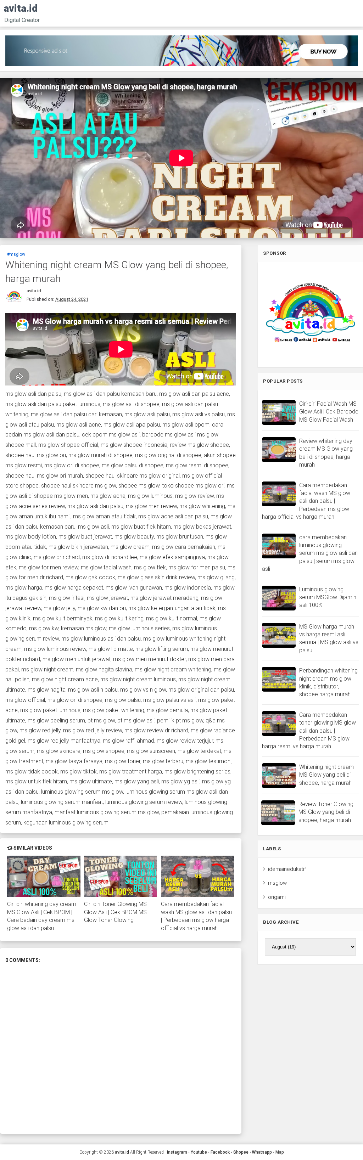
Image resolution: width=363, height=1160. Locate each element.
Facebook (220, 1152)
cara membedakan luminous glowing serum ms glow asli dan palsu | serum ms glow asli (310, 553)
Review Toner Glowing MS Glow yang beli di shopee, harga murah (325, 812)
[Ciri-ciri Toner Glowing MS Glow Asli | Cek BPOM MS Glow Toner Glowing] (120, 876)
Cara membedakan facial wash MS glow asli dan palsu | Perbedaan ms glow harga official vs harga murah (196, 916)
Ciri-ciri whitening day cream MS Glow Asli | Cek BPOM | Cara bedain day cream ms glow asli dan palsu (41, 916)
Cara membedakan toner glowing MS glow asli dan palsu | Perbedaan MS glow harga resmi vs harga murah (309, 730)
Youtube (199, 1152)
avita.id (21, 8)
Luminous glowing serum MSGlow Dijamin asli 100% (327, 597)
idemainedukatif (287, 869)
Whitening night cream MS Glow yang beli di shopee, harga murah (326, 775)
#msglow (16, 254)
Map (279, 1152)
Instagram (177, 1152)
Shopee (240, 1152)
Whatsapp (262, 1152)
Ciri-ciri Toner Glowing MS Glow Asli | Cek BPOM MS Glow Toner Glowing (115, 912)
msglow (277, 883)
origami (277, 897)
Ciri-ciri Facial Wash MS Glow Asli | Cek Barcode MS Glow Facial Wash (328, 411)
